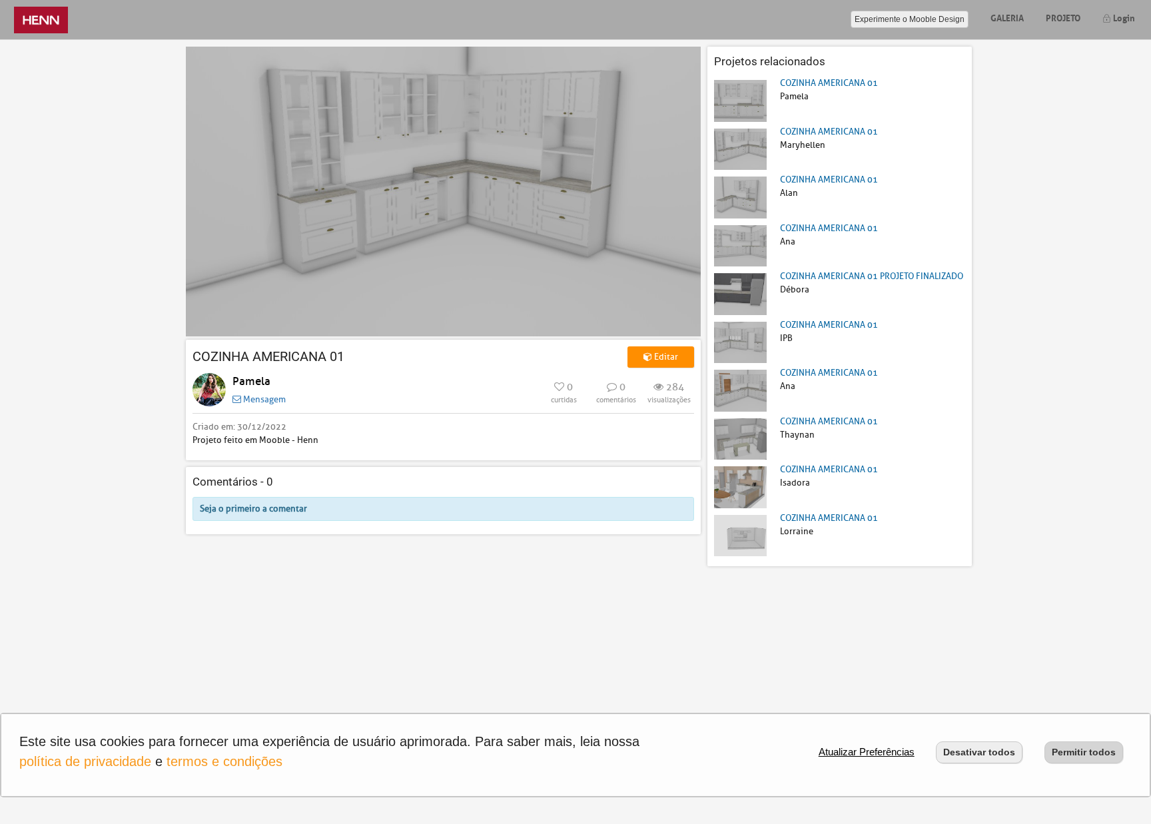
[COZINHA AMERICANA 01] (740, 100)
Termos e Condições (224, 761)
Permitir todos (1084, 752)
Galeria (1007, 17)
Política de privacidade (85, 761)
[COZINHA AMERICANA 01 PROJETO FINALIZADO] (740, 293)
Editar (665, 356)
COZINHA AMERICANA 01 (829, 83)
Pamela (251, 381)
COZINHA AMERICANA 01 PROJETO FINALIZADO (871, 276)
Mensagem (263, 399)
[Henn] (41, 20)
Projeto (1063, 17)
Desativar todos (979, 752)
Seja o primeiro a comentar (253, 508)
